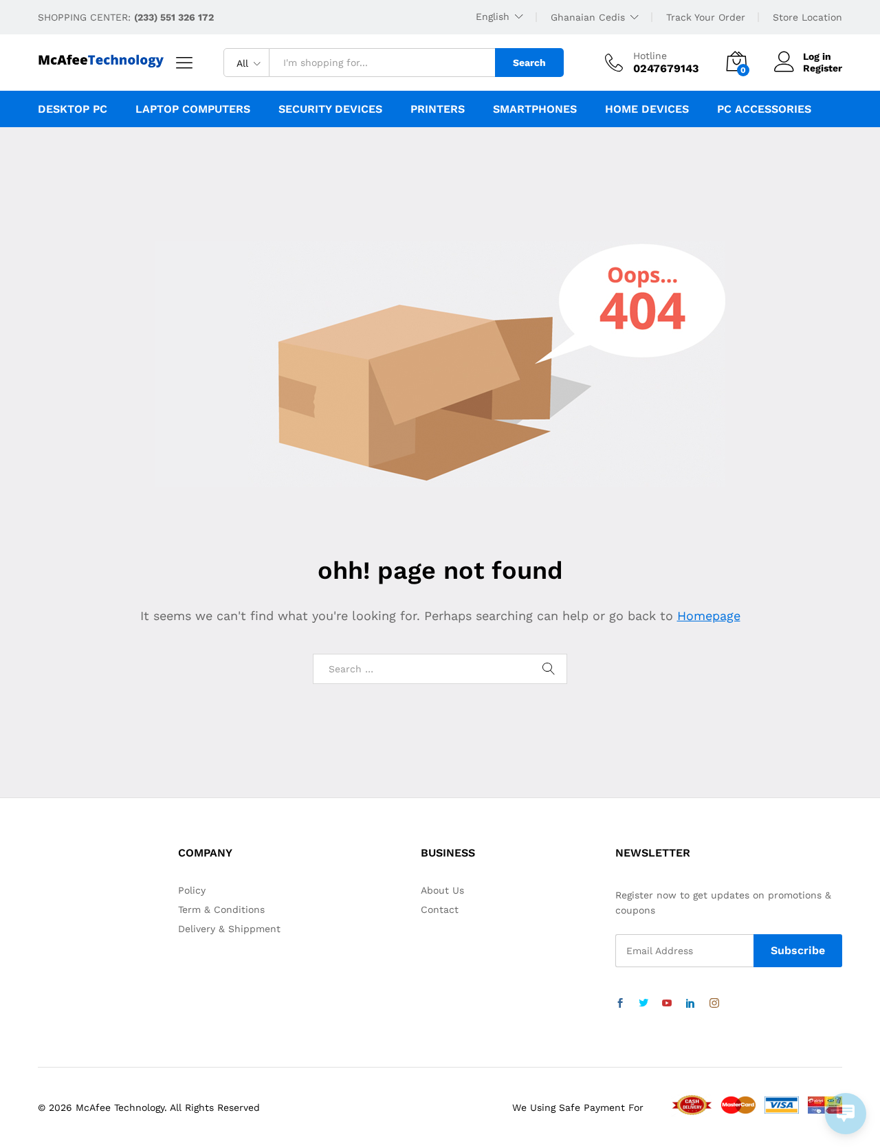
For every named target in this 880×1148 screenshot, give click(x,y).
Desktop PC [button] (72, 109)
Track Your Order (705, 17)
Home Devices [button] (647, 109)
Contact (440, 909)
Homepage (708, 615)
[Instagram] (714, 1004)
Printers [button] (437, 109)
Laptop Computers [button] (192, 109)
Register (822, 68)
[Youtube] (667, 1003)
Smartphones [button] (535, 109)
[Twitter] (643, 1003)
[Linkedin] (690, 1003)
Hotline (650, 55)
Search (529, 62)
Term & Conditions (221, 909)
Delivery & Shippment (229, 928)
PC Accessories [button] (764, 109)
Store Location (807, 17)
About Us (442, 890)
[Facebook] (620, 1003)
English (492, 16)
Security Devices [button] (330, 109)
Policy (192, 890)
